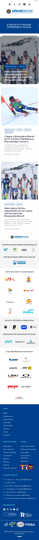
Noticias (20, 66)
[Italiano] (27, 468)
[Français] (23, 468)
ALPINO (22, 62)
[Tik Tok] (29, 5)
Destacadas (10, 62)
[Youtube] (24, 5)
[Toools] (19, 536)
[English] (27, 465)
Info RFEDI (10, 83)
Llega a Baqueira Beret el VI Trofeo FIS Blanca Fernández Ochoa (19, 76)
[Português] (31, 468)
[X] (14, 5)
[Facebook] (9, 5)
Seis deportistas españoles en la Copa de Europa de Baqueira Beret (18, 212)
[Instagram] (19, 5)
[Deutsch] (31, 465)
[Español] (23, 465)
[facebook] (4, 509)
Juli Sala (7, 229)
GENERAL (9, 66)
